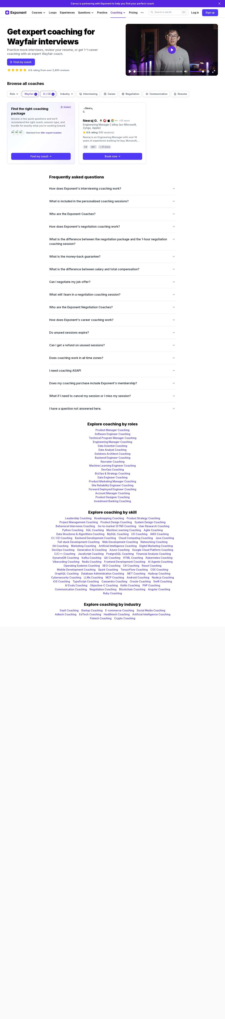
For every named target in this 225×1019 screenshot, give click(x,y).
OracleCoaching (140, 581)
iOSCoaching (61, 581)
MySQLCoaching (118, 534)
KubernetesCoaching (159, 557)
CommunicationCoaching (71, 589)
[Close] (219, 3)
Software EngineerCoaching (112, 434)
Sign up (210, 12)
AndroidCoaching (138, 577)
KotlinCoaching (130, 585)
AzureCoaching (119, 549)
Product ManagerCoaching (112, 430)
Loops (53, 12)
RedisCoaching (91, 561)
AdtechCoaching (65, 614)
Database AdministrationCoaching (102, 573)
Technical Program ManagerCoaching (112, 438)
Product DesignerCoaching (113, 497)
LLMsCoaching (93, 577)
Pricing (133, 12)
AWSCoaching (159, 534)
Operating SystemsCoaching (82, 565)
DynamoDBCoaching (66, 557)
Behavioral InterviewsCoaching (75, 526)
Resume (182, 93)
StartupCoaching (92, 610)
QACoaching (112, 557)
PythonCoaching (72, 530)
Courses (37, 12)
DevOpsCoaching (112, 469)
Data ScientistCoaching (112, 445)
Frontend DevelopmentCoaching (124, 561)
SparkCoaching (108, 569)
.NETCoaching (136, 573)
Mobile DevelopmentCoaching (76, 569)
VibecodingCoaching (66, 561)
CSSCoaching (159, 569)
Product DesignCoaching (116, 522)
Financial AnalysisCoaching (153, 553)
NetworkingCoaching (154, 542)
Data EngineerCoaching (112, 477)
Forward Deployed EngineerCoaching (112, 489)
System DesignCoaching (150, 522)
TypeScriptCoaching (86, 581)
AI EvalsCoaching (76, 585)
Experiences (67, 12)
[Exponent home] (16, 12)
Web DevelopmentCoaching (120, 542)
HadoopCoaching (159, 573)
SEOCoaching (111, 565)
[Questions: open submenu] (92, 12)
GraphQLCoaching (67, 573)
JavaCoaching (164, 538)
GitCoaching (60, 546)
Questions (84, 12)
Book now (111, 156)
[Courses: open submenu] (44, 12)
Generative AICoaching (92, 549)
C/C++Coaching (64, 553)
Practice (102, 12)
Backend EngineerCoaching (112, 457)
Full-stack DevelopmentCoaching (78, 542)
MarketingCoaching (83, 546)
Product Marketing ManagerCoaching (112, 481)
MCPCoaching (115, 577)
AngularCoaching (159, 589)
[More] (142, 12)
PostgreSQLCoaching (120, 553)
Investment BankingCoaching (112, 501)
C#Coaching (131, 565)
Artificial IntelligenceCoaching (118, 546)
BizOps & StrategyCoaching (112, 473)
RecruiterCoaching (113, 461)
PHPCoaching (151, 585)
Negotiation (132, 93)
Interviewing (90, 93)
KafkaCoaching (91, 557)
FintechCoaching (101, 618)
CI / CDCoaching (61, 538)
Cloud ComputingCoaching (136, 538)
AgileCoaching (153, 530)
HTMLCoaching (133, 557)
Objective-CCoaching (104, 585)
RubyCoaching (112, 593)
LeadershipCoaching (78, 518)
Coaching (116, 12)
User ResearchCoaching (154, 526)
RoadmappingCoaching (109, 518)
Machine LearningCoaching (123, 530)
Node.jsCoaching (163, 577)
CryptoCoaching (124, 618)
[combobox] (13, 94)
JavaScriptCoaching (91, 553)
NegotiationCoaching (102, 589)
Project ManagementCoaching (78, 522)
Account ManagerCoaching (112, 493)
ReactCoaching (151, 565)
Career (111, 93)
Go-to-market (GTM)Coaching (117, 526)
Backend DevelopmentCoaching (95, 538)
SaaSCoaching (69, 610)
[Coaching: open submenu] (124, 12)
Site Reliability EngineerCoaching (112, 485)
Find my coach (22, 62)
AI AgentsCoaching (160, 561)
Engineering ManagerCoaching (112, 442)
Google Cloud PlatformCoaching (152, 549)
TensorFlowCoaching (134, 569)
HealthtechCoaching (117, 614)
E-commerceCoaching (119, 610)
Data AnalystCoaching (112, 449)
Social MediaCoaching (151, 610)
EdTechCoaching (90, 614)
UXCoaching (139, 534)
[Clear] (35, 94)
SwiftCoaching (162, 581)
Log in (195, 12)
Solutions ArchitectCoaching (112, 453)
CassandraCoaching (114, 581)
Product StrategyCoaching (143, 518)
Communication (159, 93)
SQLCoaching (95, 530)
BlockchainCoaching (132, 589)
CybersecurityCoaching (66, 577)
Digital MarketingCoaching (156, 546)
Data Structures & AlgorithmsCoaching (80, 534)
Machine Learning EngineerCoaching (112, 465)
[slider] (154, 71)
